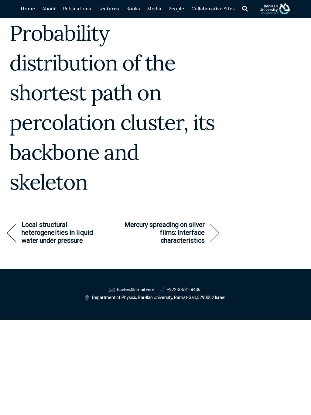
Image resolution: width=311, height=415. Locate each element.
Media (154, 8)
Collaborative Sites (213, 8)
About (49, 8)
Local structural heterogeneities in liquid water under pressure (57, 233)
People (176, 8)
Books (133, 8)
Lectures (108, 8)
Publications (77, 8)
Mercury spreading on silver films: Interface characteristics (162, 233)
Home (28, 8)
